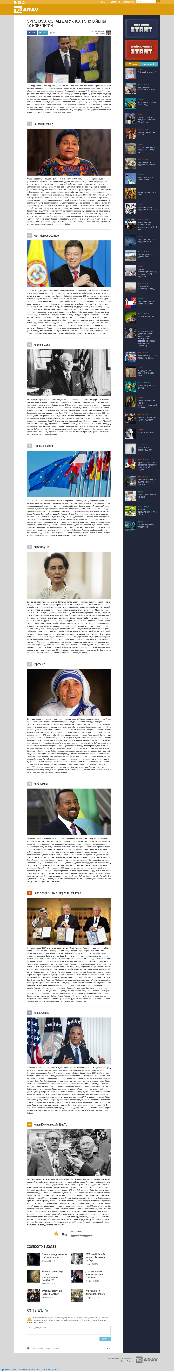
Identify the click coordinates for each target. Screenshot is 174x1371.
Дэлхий (140, 100)
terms (56, 1370)
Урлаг (140, 205)
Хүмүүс (140, 70)
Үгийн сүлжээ (128, 2)
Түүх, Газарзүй (143, 130)
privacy (50, 1370)
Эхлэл (102, 2)
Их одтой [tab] (150, 64)
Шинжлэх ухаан (143, 190)
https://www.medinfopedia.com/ (13, 1370)
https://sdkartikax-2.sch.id (36, 1370)
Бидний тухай (114, 2)
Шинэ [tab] (134, 64)
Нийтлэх (105, 1339)
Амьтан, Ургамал (143, 85)
